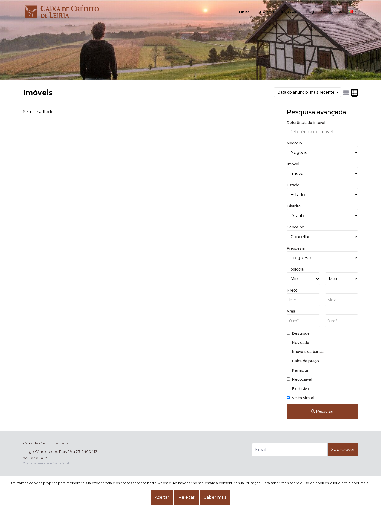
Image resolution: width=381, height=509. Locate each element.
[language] (352, 11)
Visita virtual (303, 397)
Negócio (294, 143)
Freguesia (296, 248)
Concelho (295, 227)
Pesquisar (324, 411)
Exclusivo (300, 388)
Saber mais (215, 497)
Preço (292, 290)
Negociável (302, 379)
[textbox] (303, 300)
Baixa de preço (305, 361)
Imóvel (293, 164)
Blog (309, 11)
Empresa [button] (265, 11)
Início (243, 11)
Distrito (293, 206)
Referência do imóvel (306, 122)
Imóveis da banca (307, 351)
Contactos (331, 11)
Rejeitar (187, 497)
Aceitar (162, 497)
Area (291, 311)
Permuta (300, 370)
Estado (293, 185)
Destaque (300, 333)
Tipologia (295, 269)
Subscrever (343, 449)
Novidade (300, 342)
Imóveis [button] (289, 11)
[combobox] (303, 299)
